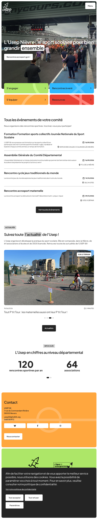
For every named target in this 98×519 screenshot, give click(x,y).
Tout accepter (15, 498)
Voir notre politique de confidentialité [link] (21, 489)
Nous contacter (13, 436)
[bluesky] (15, 425)
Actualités (49, 328)
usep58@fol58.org (12, 417)
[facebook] (37, 425)
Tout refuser (34, 498)
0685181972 (9, 419)
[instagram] (60, 425)
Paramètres (15, 505)
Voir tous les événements (49, 209)
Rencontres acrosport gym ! (18, 57)
